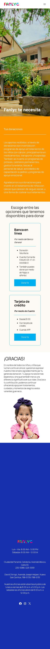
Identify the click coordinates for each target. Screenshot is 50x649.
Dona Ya (25, 282)
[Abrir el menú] (44, 4)
